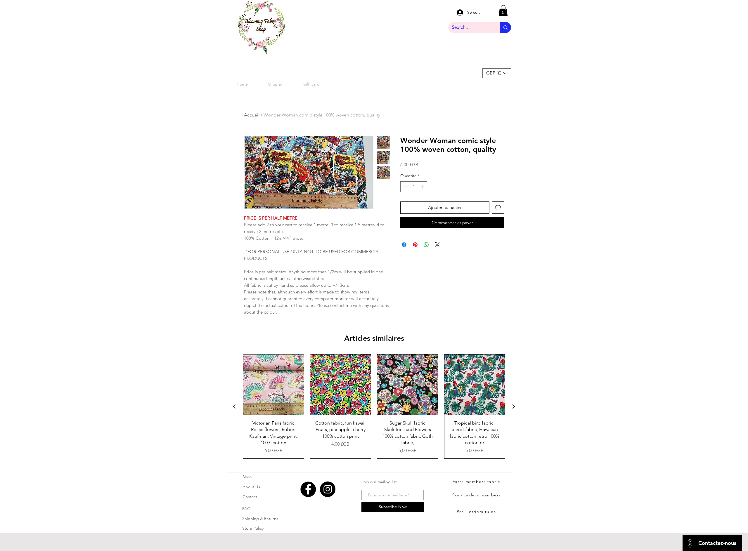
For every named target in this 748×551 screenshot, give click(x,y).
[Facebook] (308, 489)
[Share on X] (437, 244)
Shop (247, 476)
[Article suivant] (513, 406)
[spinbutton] (413, 187)
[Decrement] (404, 187)
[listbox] (496, 73)
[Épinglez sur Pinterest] (415, 244)
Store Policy (253, 528)
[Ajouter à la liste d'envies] (498, 207)
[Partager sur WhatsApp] (426, 244)
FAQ (246, 508)
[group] (374, 406)
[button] (503, 10)
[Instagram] (327, 489)
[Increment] (422, 187)
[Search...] (505, 27)
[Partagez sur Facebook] (404, 244)
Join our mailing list (379, 481)
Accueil (251, 115)
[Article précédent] (234, 406)
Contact (250, 496)
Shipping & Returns (260, 518)
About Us (251, 486)
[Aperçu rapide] (273, 384)
